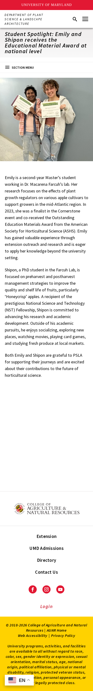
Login (46, 606)
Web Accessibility (32, 635)
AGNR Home (57, 630)
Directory (46, 560)
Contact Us (46, 572)
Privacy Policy (63, 635)
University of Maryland (46, 5)
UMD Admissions (46, 548)
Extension (46, 536)
